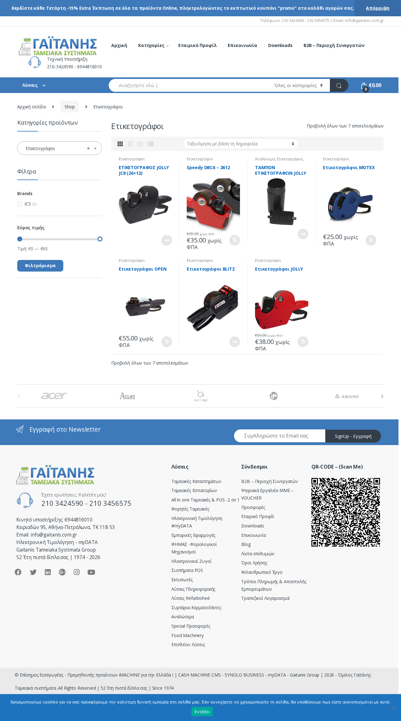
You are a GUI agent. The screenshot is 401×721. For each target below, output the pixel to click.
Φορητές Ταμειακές (190, 509)
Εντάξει (202, 711)
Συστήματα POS (187, 570)
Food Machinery (187, 635)
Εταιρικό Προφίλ (197, 45)
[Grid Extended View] (130, 143)
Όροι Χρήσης (254, 563)
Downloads (280, 45)
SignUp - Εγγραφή (353, 436)
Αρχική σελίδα (31, 107)
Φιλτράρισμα (40, 265)
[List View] (140, 143)
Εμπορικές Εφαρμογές (193, 535)
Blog (245, 544)
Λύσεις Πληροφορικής (193, 589)
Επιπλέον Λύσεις (188, 644)
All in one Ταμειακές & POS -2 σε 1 (205, 500)
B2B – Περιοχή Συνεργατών (334, 45)
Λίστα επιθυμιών (257, 554)
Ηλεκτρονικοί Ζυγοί (191, 561)
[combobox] (188, 85)
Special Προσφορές (190, 626)
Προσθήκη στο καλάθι (234, 240)
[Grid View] (120, 143)
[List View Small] (151, 143)
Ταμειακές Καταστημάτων (196, 481)
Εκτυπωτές (182, 580)
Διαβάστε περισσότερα (166, 240)
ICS (27, 204)
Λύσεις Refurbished (190, 598)
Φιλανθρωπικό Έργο (262, 572)
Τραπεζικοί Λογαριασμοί (265, 598)
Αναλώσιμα (265, 159)
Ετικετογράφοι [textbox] (58, 148)
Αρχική (119, 45)
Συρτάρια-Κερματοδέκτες (196, 607)
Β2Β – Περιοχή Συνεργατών (269, 481)
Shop (70, 107)
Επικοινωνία (242, 45)
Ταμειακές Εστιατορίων (194, 490)
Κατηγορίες (151, 45)
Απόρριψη (377, 8)
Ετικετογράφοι (132, 159)
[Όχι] (393, 707)
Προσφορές (253, 507)
